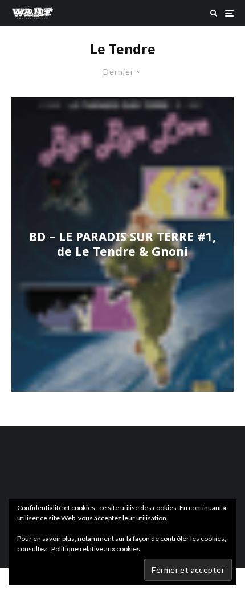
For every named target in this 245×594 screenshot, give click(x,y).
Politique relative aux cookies (95, 548)
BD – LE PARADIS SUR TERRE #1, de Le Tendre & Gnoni (122, 243)
